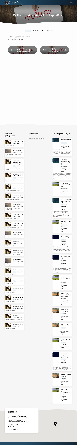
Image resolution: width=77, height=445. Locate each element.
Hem (27, 6)
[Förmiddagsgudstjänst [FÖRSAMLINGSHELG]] (8, 175)
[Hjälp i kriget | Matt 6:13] (55, 257)
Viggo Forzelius (63, 344)
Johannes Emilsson (64, 314)
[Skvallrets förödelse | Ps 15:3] (55, 140)
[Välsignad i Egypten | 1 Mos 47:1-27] (55, 325)
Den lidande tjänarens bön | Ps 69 (65, 278)
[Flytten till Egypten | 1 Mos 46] (55, 375)
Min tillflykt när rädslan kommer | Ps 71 (65, 185)
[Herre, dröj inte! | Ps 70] (55, 222)
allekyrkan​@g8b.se (13, 429)
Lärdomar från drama (64, 146)
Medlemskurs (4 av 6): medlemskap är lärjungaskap (53, 50)
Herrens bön (63, 243)
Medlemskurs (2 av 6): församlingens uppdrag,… (23, 50)
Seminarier (37, 6)
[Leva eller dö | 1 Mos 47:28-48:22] (55, 310)
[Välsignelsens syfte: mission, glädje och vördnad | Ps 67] (55, 390)
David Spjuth (63, 397)
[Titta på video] (62, 148)
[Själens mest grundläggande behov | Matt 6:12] (55, 354)
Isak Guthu (62, 283)
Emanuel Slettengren (64, 300)
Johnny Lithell (63, 144)
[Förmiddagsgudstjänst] (8, 142)
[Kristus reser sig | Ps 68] (55, 340)
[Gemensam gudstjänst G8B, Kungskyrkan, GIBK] (8, 161)
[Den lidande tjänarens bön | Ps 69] (55, 277)
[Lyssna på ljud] (63, 148)
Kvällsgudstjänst (17, 150)
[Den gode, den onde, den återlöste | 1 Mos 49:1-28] (55, 294)
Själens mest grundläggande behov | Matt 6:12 (65, 355)
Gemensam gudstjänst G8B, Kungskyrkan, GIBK (17, 162)
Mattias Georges (63, 190)
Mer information (12, 416)
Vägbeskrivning (22, 416)
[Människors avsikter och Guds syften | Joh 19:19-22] (55, 160)
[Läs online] (61, 148)
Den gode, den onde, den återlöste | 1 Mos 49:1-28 (66, 295)
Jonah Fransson (63, 379)
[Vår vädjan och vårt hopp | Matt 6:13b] (55, 237)
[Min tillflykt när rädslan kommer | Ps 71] (55, 184)
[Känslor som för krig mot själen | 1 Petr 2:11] (55, 200)
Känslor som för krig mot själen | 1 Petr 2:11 (66, 201)
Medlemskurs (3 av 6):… (46, 6)
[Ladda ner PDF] (64, 147)
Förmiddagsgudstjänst (19, 141)
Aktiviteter (31, 6)
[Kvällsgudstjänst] (8, 151)
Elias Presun (63, 226)
